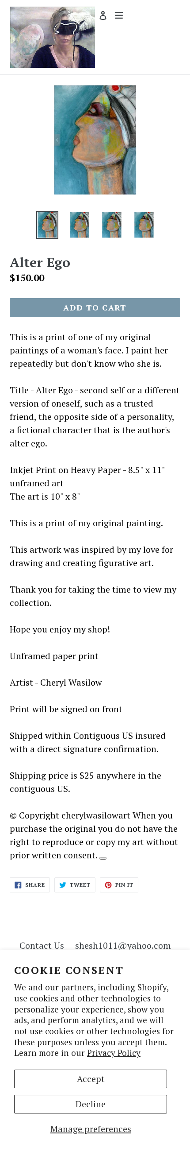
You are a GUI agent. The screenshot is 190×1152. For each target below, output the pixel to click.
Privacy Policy (114, 1052)
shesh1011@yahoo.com (123, 945)
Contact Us (41, 945)
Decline (91, 1104)
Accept (91, 1079)
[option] (47, 224)
